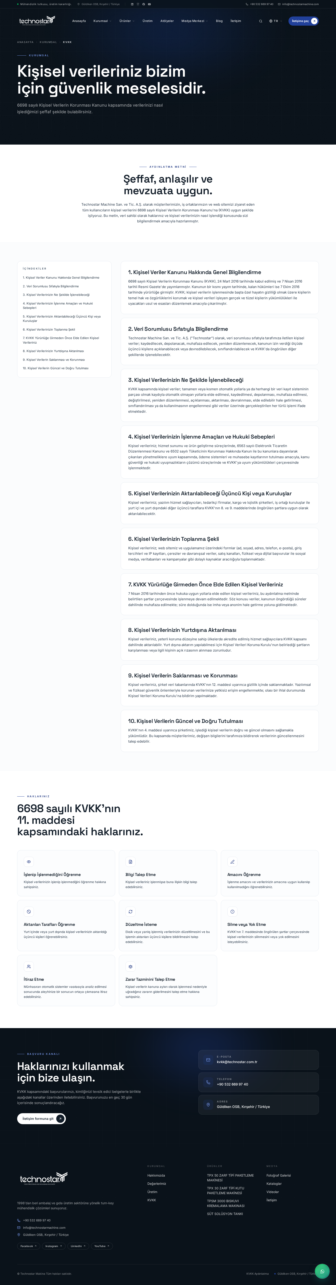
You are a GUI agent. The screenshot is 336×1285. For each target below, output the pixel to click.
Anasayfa (25, 42)
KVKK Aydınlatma (257, 1273)
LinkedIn (76, 1246)
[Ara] (260, 21)
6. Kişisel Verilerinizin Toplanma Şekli (49, 329)
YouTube (100, 1246)
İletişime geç (300, 21)
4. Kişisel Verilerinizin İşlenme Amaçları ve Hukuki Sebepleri (58, 306)
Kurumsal (48, 42)
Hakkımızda (156, 1175)
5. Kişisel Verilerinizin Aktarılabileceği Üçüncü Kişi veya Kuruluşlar (62, 319)
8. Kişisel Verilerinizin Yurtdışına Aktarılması (53, 351)
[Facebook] (143, 4)
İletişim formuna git (38, 1119)
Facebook (27, 1246)
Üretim (152, 1192)
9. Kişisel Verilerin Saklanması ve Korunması (54, 359)
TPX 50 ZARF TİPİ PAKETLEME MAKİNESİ (230, 1177)
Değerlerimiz (156, 1183)
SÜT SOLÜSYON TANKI (225, 1214)
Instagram (51, 1246)
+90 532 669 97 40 (261, 4)
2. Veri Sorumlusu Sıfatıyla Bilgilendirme (51, 286)
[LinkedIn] (132, 4)
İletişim (272, 1200)
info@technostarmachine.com (300, 4)
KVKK (151, 1200)
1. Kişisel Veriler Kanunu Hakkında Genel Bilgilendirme (61, 277)
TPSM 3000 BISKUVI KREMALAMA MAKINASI (226, 1203)
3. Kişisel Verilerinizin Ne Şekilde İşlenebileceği (56, 294)
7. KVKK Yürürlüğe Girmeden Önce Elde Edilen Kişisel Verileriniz (61, 340)
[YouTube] (149, 4)
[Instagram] (137, 4)
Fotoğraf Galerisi (279, 1175)
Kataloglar (274, 1183)
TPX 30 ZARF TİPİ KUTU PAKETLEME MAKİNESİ (225, 1190)
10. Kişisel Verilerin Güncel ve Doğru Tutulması (55, 368)
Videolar (273, 1192)
